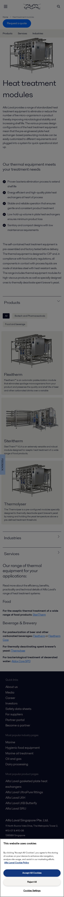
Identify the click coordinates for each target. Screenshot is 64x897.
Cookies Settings (32, 890)
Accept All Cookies (32, 873)
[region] (32, 868)
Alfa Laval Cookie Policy (16, 862)
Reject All (32, 882)
